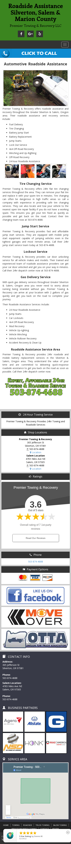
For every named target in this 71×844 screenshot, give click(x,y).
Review (55, 828)
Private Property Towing (24, 828)
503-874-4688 (35, 561)
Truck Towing (43, 825)
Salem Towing (60, 825)
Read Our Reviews (35, 538)
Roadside (27, 825)
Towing (16, 825)
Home (6, 825)
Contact (44, 828)
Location (36, 452)
